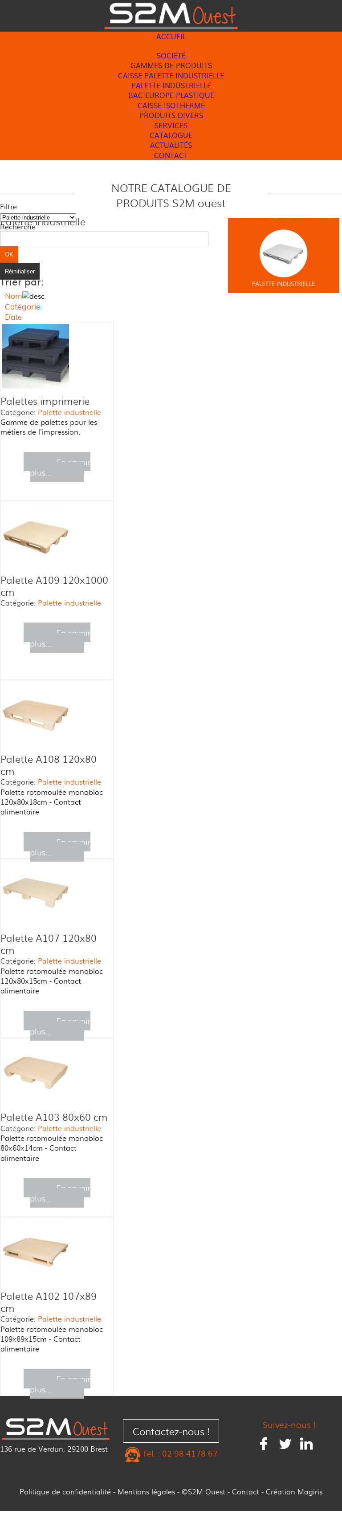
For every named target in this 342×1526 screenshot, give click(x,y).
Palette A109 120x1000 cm (54, 585)
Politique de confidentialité (65, 1491)
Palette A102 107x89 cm (48, 1301)
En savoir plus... (60, 467)
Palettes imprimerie (45, 400)
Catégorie (23, 306)
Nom (13, 295)
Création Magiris (294, 1491)
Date (13, 316)
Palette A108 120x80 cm (48, 764)
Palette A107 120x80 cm (48, 943)
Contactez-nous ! (171, 1431)
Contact (245, 1491)
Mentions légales (146, 1491)
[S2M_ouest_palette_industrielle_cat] (283, 292)
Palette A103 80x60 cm (54, 1116)
